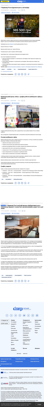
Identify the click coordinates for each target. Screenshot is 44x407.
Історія (13, 348)
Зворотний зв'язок (34, 361)
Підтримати (5, 1)
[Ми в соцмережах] (7, 315)
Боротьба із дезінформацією (27, 328)
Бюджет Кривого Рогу (27, 322)
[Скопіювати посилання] (28, 74)
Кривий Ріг (13, 324)
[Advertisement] (22, 85)
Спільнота (13, 350)
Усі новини (13, 322)
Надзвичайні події (14, 333)
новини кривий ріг (9, 275)
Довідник (37, 348)
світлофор (9, 69)
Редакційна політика (20, 358)
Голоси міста (26, 337)
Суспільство (14, 330)
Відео (36, 330)
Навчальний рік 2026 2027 (6, 277)
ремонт (3, 69)
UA (22, 10)
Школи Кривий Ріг (18, 275)
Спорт (12, 336)
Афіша (36, 322)
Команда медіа (19, 361)
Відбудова (25, 335)
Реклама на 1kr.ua (34, 358)
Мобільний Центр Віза (18, 179)
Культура (13, 328)
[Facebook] (15, 74)
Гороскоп (37, 328)
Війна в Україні (14, 340)
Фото (12, 342)
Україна (13, 326)
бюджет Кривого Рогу (33, 69)
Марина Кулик (13, 100)
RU (24, 10)
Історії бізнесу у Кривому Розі (27, 340)
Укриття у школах (27, 275)
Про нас (25, 348)
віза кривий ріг (8, 179)
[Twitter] (25, 74)
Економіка (13, 338)
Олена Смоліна (13, 10)
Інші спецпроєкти (26, 343)
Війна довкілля (26, 331)
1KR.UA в (6, 12)
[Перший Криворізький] (22, 1)
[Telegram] (19, 74)
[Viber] (22, 74)
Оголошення (38, 326)
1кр (14, 69)
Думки (12, 344)
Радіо (36, 332)
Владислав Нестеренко (8, 71)
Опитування (26, 333)
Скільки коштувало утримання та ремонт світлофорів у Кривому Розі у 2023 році (25, 66)
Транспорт (37, 324)
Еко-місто (25, 325)
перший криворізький (22, 69)
